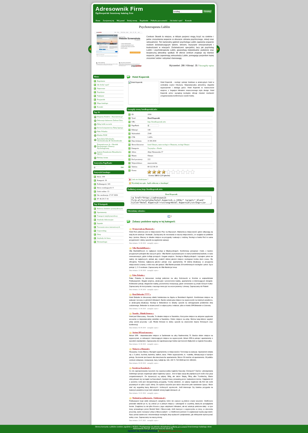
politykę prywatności (179, 427)
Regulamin (144, 20)
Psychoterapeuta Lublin (154, 27)
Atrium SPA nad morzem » (142, 332)
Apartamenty (102, 212)
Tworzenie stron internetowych (108, 227)
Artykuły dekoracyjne (105, 220)
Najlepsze (100, 96)
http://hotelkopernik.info (157, 122)
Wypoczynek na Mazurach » (143, 229)
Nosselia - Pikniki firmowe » (143, 313)
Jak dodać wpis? (176, 20)
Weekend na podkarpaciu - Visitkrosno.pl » (149, 398)
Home (98, 20)
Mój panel (120, 20)
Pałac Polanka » (138, 275)
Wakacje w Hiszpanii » (141, 349)
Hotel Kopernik (140, 77)
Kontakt (188, 20)
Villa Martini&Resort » (141, 248)
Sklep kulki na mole (104, 124)
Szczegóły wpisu (206, 65)
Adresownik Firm (119, 9)
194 (122, 167)
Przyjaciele (101, 99)
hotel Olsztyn (152, 145)
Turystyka (151, 148)
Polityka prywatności (159, 20)
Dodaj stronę (132, 20)
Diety (99, 234)
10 (192, 171)
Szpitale (100, 223)
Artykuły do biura (104, 238)
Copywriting (101, 231)
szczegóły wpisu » (153, 243)
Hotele (159, 148)
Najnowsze (101, 88)
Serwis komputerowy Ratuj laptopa (110, 128)
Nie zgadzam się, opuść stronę (170, 431)
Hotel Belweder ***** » (141, 294)
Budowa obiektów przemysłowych (110, 209)
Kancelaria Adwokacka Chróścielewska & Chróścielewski (109, 140)
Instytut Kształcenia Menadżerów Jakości (109, 153)
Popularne (101, 92)
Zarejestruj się (108, 20)
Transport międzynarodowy (107, 216)
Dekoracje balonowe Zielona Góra (110, 120)
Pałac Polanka (102, 131)
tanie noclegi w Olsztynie (167, 145)
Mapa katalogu (102, 103)
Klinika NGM (102, 135)
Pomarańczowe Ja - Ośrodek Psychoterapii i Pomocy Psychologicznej (107, 146)
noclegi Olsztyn (183, 145)
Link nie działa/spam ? (140, 179)
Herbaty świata (102, 158)
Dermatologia (102, 242)
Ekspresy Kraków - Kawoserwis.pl (110, 117)
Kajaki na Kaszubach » (141, 368)
